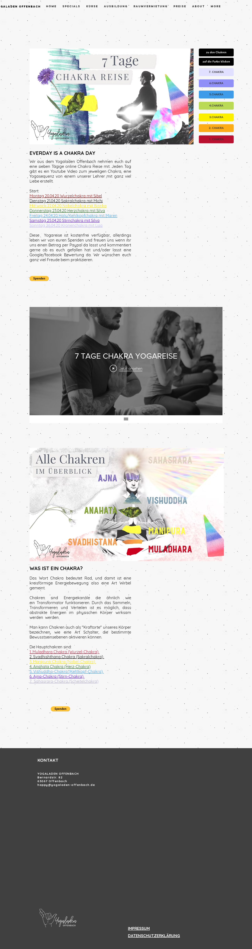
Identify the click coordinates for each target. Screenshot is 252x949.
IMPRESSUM (139, 928)
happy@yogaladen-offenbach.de (66, 785)
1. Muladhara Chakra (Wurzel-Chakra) (64, 651)
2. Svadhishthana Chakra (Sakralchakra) (67, 656)
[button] (216, 52)
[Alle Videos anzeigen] (126, 419)
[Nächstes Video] (214, 361)
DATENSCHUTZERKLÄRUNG (154, 935)
